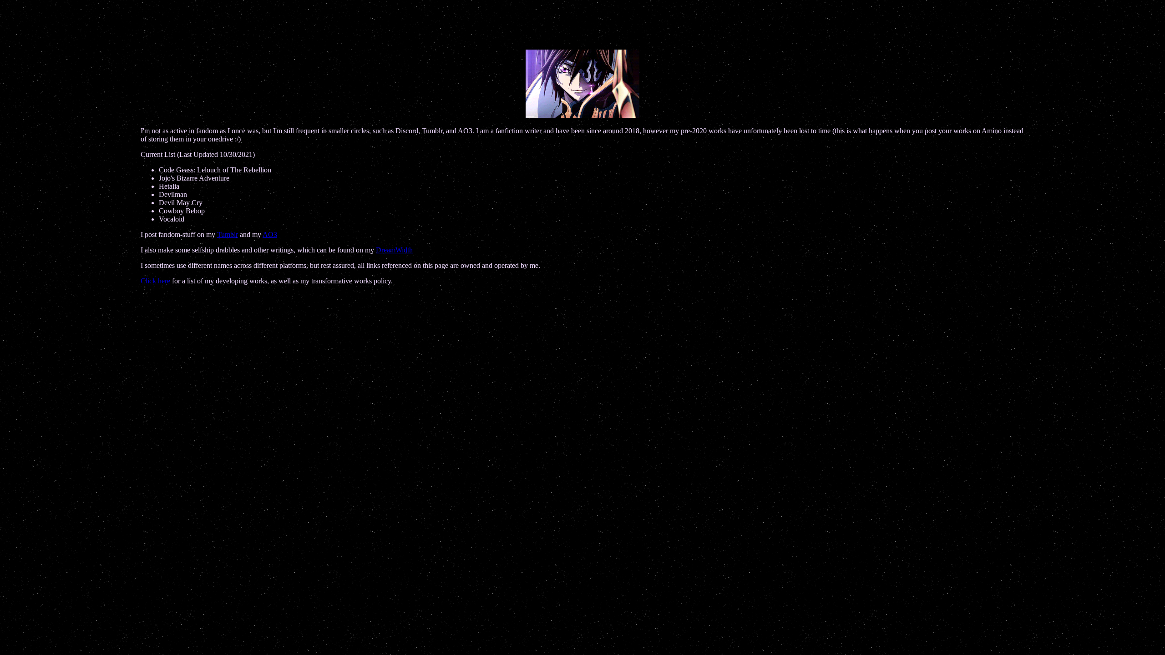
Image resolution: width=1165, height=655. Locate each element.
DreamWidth (394, 250)
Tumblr (227, 234)
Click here (155, 281)
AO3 (270, 234)
